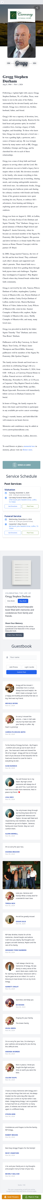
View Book (11, 601)
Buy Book (23, 601)
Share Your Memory (14, 635)
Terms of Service (27, 1191)
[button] (21, 875)
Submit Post (21, 672)
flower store (27, 449)
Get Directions (12, 506)
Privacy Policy (15, 1191)
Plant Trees (30, 506)
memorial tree (29, 446)
